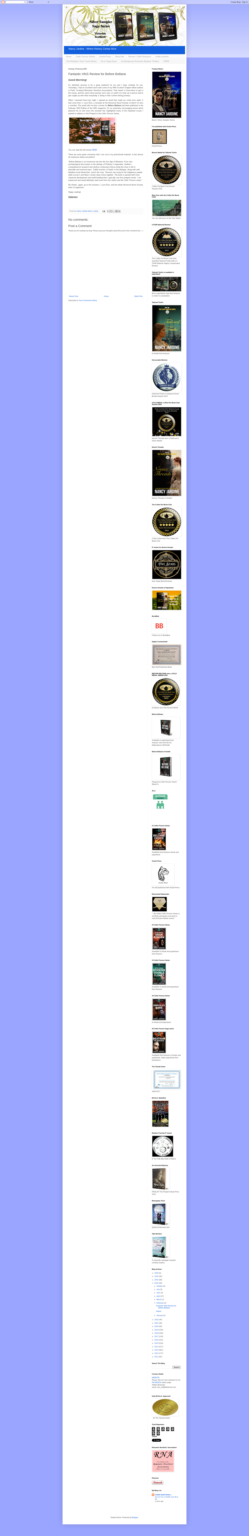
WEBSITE (156, 1378)
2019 (156, 1330)
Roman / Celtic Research (139, 56)
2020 (156, 1326)
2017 (156, 1336)
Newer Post (73, 296)
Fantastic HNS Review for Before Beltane (166, 1307)
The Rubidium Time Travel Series (81, 61)
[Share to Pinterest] (119, 211)
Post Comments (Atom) (88, 300)
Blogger (135, 1517)
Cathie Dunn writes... (163, 1495)
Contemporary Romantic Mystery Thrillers (140, 61)
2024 (156, 1280)
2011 (156, 1357)
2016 (156, 1340)
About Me (119, 56)
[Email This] (108, 211)
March (159, 1299)
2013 (156, 1350)
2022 (156, 1320)
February (160, 1303)
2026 (156, 1273)
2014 (156, 1347)
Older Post (138, 296)
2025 (156, 1276)
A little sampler (162, 56)
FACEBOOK (156, 1382)
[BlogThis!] (111, 211)
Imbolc (158, 1311)
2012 (156, 1353)
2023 (156, 1283)
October (159, 1286)
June (158, 1293)
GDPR (166, 61)
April (158, 1296)
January (159, 1315)
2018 (156, 1333)
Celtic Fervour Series (85, 56)
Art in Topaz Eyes (109, 61)
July (158, 1289)
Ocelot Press (105, 56)
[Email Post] (103, 211)
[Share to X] (113, 211)
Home (68, 56)
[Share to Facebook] (116, 211)
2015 (156, 1343)
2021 (156, 1323)
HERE (94, 150)
